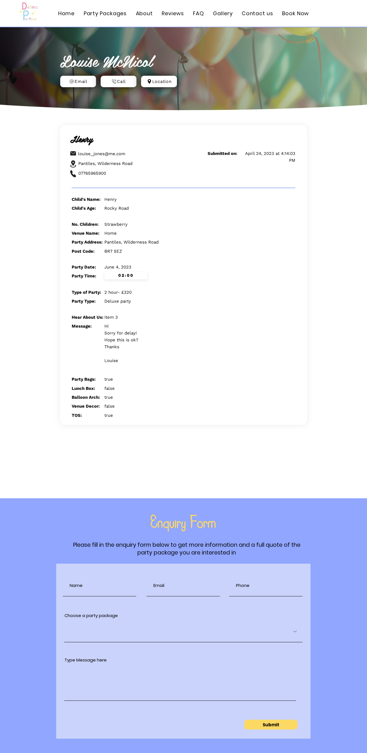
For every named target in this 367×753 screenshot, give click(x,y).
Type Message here (86, 660)
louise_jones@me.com (101, 153)
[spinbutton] (125, 275)
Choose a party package (91, 615)
